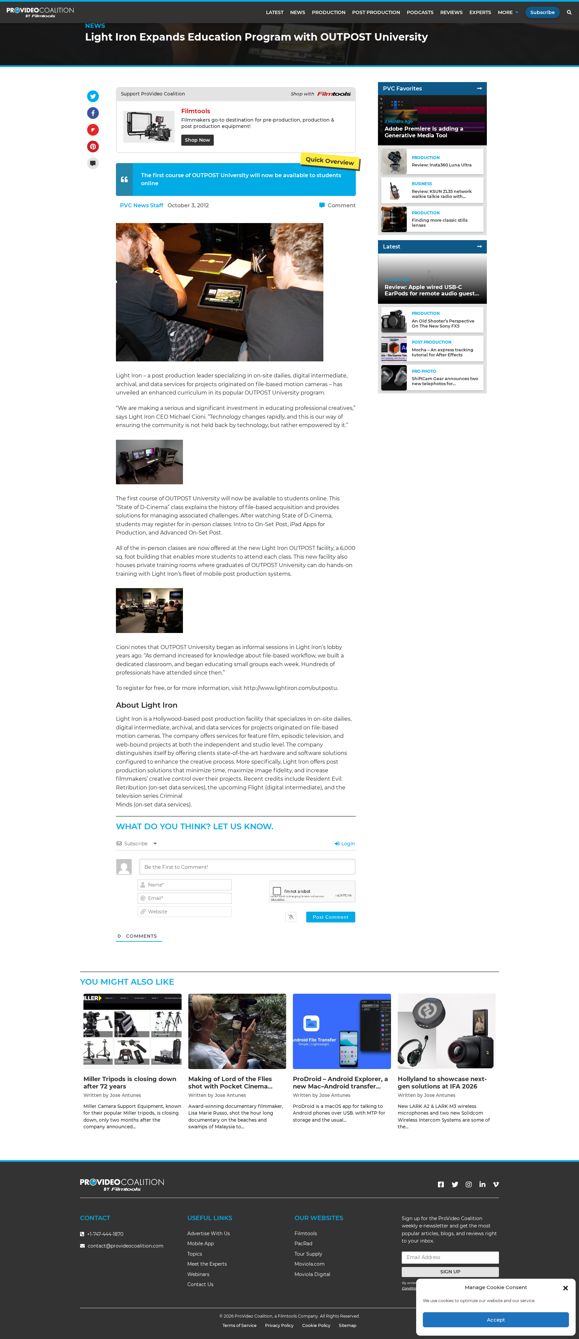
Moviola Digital (312, 1274)
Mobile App (200, 1244)
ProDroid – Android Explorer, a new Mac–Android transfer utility (340, 1086)
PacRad (303, 1244)
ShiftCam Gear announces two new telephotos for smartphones (445, 384)
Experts (480, 12)
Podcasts (420, 12)
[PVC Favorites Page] (479, 88)
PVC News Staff (141, 205)
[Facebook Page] (441, 1185)
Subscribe (542, 12)
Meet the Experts (207, 1264)
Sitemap (348, 1325)
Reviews (451, 12)
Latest (274, 12)
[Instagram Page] (469, 1185)
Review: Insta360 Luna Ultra (442, 165)
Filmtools (306, 1233)
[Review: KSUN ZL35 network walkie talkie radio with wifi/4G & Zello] (394, 190)
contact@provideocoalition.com (126, 1246)
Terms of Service (239, 1325)
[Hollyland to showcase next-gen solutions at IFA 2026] (447, 1031)
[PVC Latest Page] (479, 247)
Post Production (376, 12)
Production (328, 12)
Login (347, 844)
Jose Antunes (125, 1095)
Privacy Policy (279, 1325)
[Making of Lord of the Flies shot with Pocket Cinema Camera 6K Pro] (237, 1031)
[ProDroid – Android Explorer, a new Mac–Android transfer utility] (342, 1031)
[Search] (570, 12)
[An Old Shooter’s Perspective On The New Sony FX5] (394, 320)
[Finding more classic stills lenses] (394, 219)
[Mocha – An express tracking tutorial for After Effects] (394, 348)
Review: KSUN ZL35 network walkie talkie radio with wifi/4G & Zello (442, 196)
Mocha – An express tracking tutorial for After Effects (442, 352)
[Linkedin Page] (482, 1185)
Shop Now (197, 140)
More (505, 12)
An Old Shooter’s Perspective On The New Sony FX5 (443, 324)
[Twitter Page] (455, 1185)
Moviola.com (310, 1264)
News (297, 12)
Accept (496, 1320)
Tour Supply (308, 1254)
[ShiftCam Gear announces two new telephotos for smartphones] (394, 377)
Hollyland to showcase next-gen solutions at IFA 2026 (442, 1082)
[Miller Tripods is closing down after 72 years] (132, 1031)
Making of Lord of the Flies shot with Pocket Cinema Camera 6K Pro (230, 1086)
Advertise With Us (208, 1233)
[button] (565, 1287)
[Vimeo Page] (496, 1185)
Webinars (198, 1274)
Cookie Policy (316, 1325)
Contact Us (200, 1284)
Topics (194, 1254)
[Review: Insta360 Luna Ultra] (394, 161)
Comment (341, 205)
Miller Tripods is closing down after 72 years (129, 1082)
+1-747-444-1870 (104, 1234)
